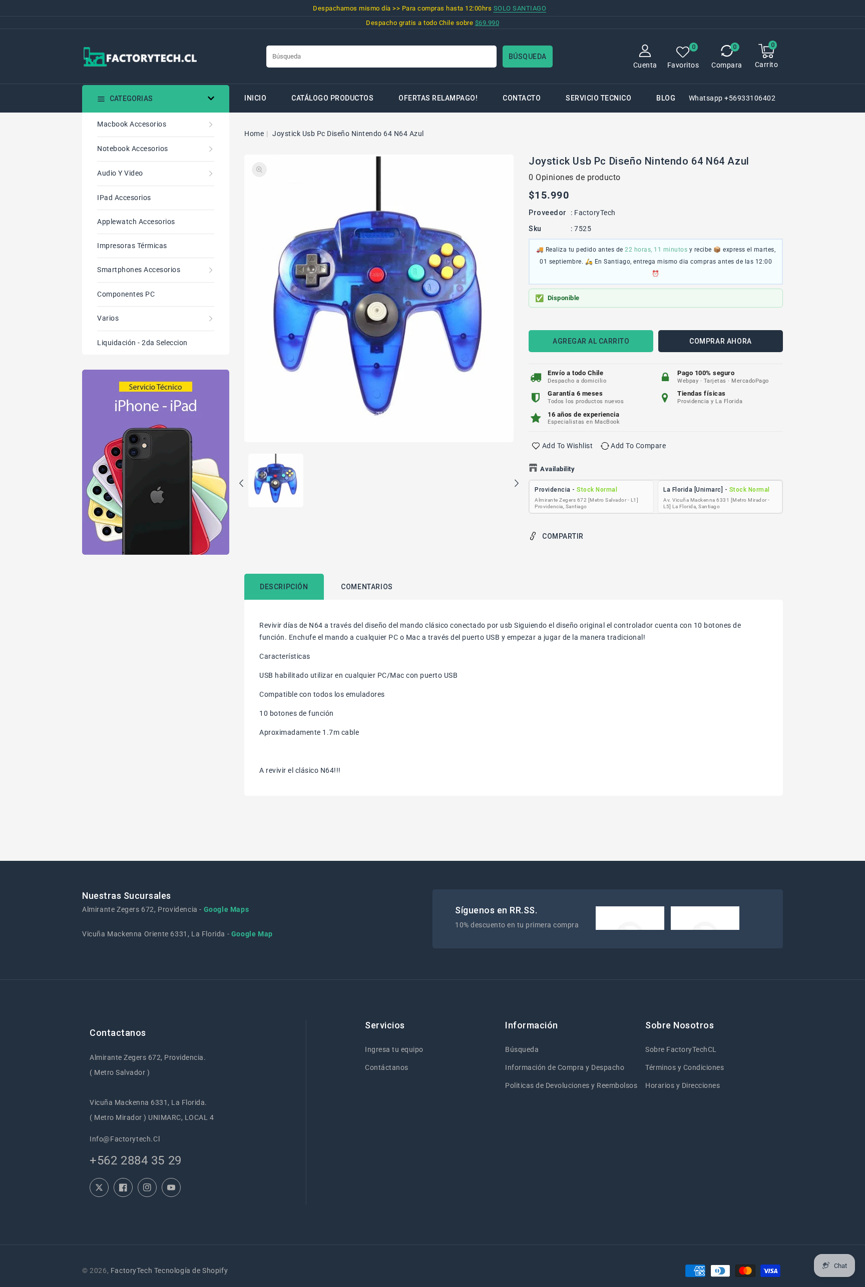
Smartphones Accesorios (138, 270)
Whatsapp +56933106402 (732, 98)
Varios (108, 318)
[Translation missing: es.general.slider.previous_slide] (241, 484)
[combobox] (381, 57)
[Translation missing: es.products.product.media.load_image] (276, 481)
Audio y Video (120, 173)
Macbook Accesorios (131, 124)
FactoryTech (595, 213)
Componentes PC (126, 294)
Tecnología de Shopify (191, 1270)
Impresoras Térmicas (132, 246)
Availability (557, 469)
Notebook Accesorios (132, 149)
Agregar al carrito (591, 341)
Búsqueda (522, 1049)
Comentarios (367, 587)
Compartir (563, 536)
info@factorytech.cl (125, 1139)
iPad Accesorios (124, 198)
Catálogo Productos (332, 98)
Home (254, 134)
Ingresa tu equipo (394, 1049)
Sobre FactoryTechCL (681, 1049)
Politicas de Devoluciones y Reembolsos (571, 1085)
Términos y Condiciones (684, 1067)
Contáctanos (386, 1067)
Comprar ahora (720, 341)
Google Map (252, 934)
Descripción (284, 587)
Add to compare (638, 446)
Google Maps (226, 909)
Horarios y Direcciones (682, 1085)
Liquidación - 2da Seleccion (142, 343)
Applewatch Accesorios (136, 222)
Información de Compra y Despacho (564, 1067)
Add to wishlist (567, 446)
